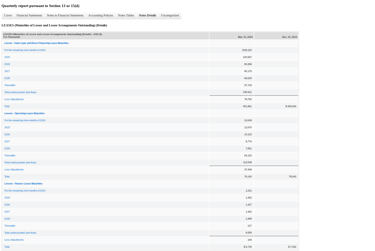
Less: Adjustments (14, 99)
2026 (7, 64)
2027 (7, 71)
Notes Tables (126, 15)
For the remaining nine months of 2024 (25, 50)
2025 (7, 57)
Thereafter (9, 85)
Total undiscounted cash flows (20, 92)
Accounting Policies (100, 15)
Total (7, 106)
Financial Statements (29, 15)
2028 (7, 78)
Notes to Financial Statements (65, 15)
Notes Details (147, 15)
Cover (8, 15)
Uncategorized (170, 15)
